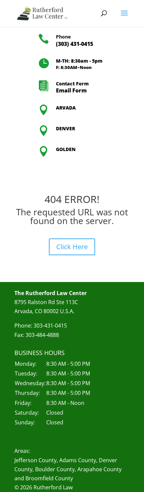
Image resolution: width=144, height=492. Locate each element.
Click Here (72, 246)
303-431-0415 (50, 325)
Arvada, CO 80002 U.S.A (43, 311)
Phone (63, 36)
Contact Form (72, 83)
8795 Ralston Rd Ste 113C (46, 302)
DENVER (65, 128)
